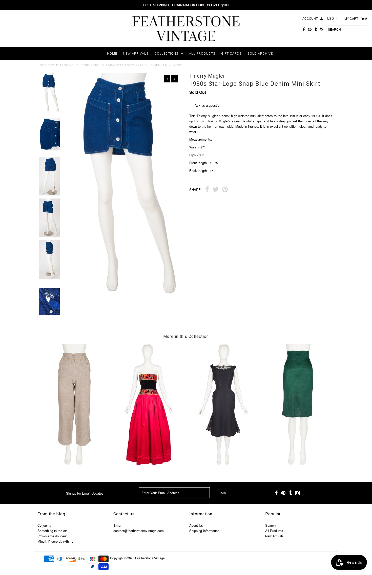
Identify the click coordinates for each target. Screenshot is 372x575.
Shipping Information (204, 530)
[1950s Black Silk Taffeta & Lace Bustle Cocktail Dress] (223, 463)
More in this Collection (186, 336)
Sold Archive (260, 53)
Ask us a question (208, 105)
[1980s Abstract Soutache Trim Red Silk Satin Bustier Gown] (148, 463)
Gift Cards (231, 53)
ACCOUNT (310, 18)
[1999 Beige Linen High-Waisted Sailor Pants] (74, 463)
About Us (196, 525)
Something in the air (52, 530)
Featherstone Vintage (150, 558)
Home (112, 53)
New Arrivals (136, 53)
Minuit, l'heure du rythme (55, 541)
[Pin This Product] (225, 190)
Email (117, 525)
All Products (202, 53)
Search (270, 525)
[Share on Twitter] (216, 190)
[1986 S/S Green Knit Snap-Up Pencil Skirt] (297, 463)
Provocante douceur (52, 536)
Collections (166, 53)
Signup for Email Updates (85, 493)
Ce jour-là (44, 525)
